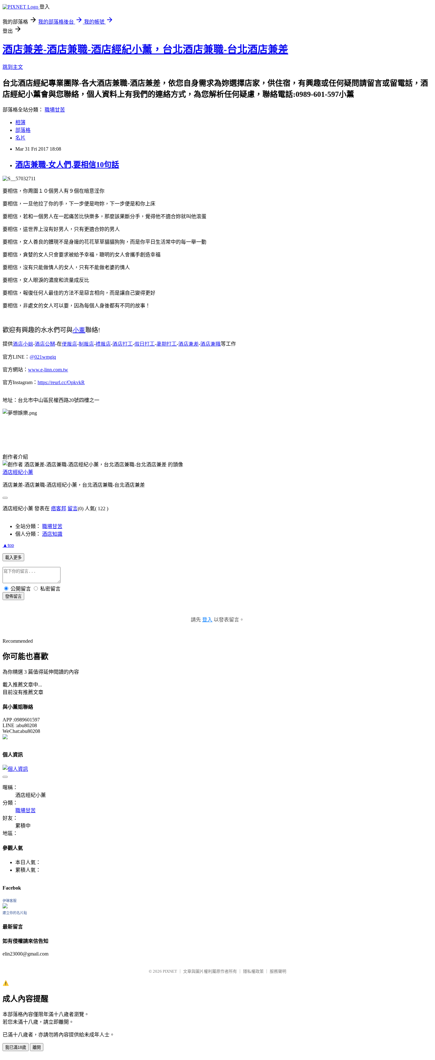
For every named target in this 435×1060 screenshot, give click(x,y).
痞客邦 (58, 508)
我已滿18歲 (15, 1047)
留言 (73, 508)
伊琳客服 (10, 901)
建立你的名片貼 (15, 913)
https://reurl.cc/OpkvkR (61, 382)
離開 (36, 1047)
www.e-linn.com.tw (48, 369)
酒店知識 (52, 534)
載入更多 (13, 557)
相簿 (20, 122)
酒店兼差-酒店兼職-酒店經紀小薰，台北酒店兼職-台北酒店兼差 (145, 49)
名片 (20, 137)
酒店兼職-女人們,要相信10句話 (67, 165)
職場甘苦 (55, 109)
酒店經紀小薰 (18, 472)
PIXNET (170, 971)
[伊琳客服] (5, 906)
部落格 (23, 130)
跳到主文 (13, 67)
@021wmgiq (43, 357)
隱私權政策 (253, 971)
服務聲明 (278, 971)
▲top (8, 545)
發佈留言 (13, 596)
